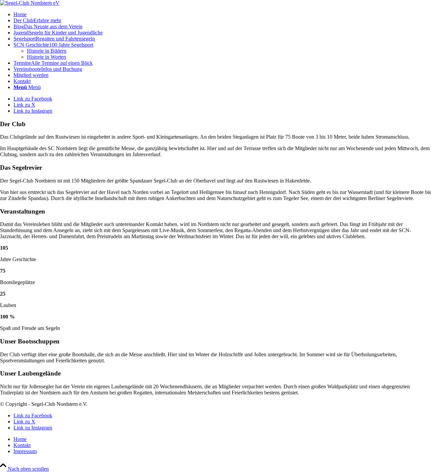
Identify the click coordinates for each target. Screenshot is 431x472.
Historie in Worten (46, 57)
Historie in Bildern (46, 51)
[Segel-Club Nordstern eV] (30, 3)
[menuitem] (222, 14)
